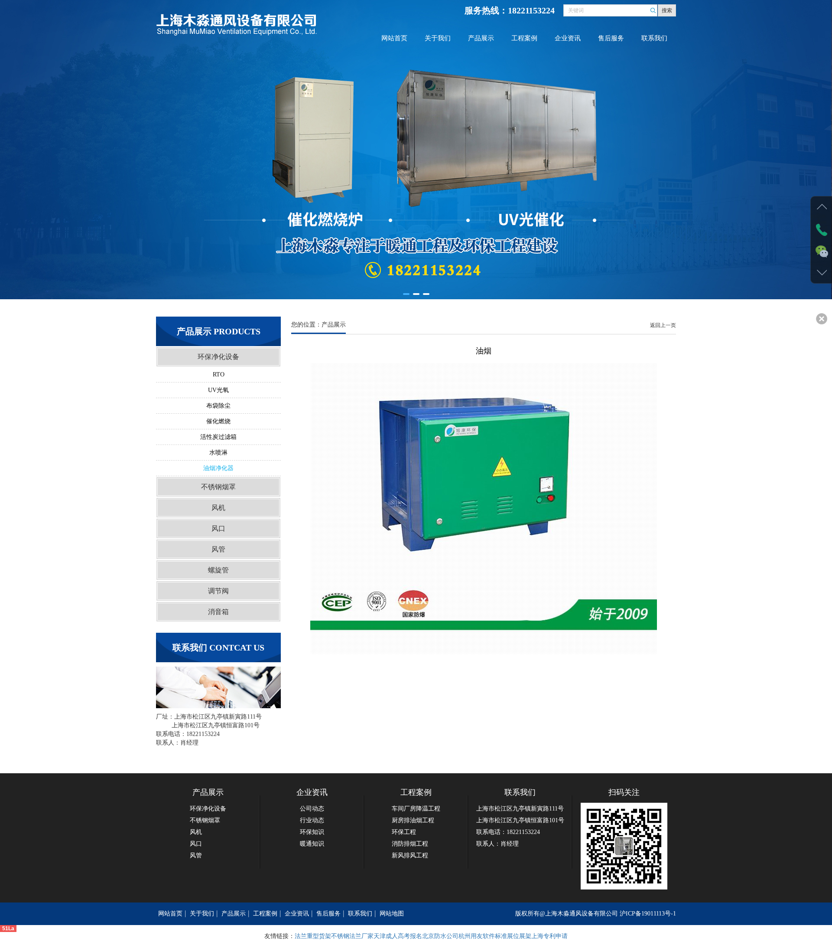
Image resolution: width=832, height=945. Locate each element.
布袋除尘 (218, 405)
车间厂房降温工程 (416, 808)
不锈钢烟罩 (218, 486)
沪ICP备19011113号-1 (648, 913)
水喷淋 (218, 452)
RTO (218, 374)
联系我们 (654, 38)
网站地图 (392, 913)
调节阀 (218, 591)
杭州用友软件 (476, 936)
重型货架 (319, 936)
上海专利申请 (549, 936)
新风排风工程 (410, 855)
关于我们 (438, 38)
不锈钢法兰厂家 (352, 936)
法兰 (301, 936)
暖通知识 (312, 843)
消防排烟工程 (410, 843)
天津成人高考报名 (398, 936)
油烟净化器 (218, 468)
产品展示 (481, 38)
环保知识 (312, 832)
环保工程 (404, 832)
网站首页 (394, 38)
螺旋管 (218, 570)
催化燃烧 (218, 421)
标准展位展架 (513, 936)
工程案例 (524, 38)
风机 (218, 507)
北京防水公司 (440, 936)
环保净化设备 (218, 356)
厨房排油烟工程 (413, 820)
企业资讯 (568, 38)
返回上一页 (663, 325)
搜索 (667, 10)
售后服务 (611, 38)
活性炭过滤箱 (218, 437)
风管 (218, 549)
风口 (218, 528)
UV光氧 (218, 390)
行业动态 (312, 820)
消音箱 (218, 611)
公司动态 (312, 808)
